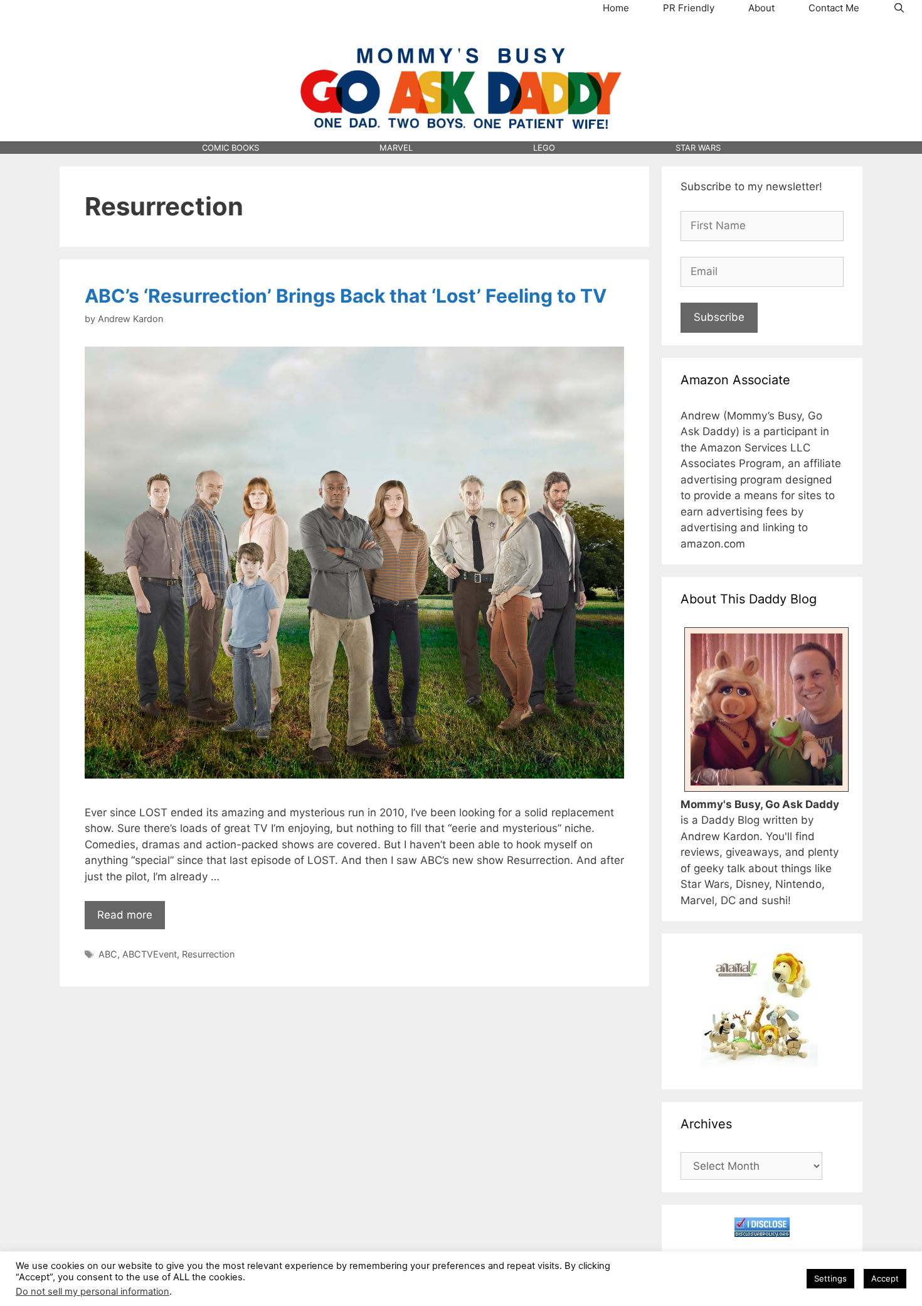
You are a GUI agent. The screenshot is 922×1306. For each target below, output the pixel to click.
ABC (107, 954)
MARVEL (396, 148)
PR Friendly (688, 8)
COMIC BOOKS (230, 148)
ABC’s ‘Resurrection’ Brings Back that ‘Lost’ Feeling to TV (346, 295)
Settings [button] (830, 1278)
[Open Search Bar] (899, 8)
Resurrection (208, 954)
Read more (124, 915)
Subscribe (719, 317)
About (761, 8)
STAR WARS (698, 148)
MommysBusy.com (461, 38)
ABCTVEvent (149, 954)
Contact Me (833, 8)
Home (616, 8)
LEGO (544, 148)
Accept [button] (885, 1278)
